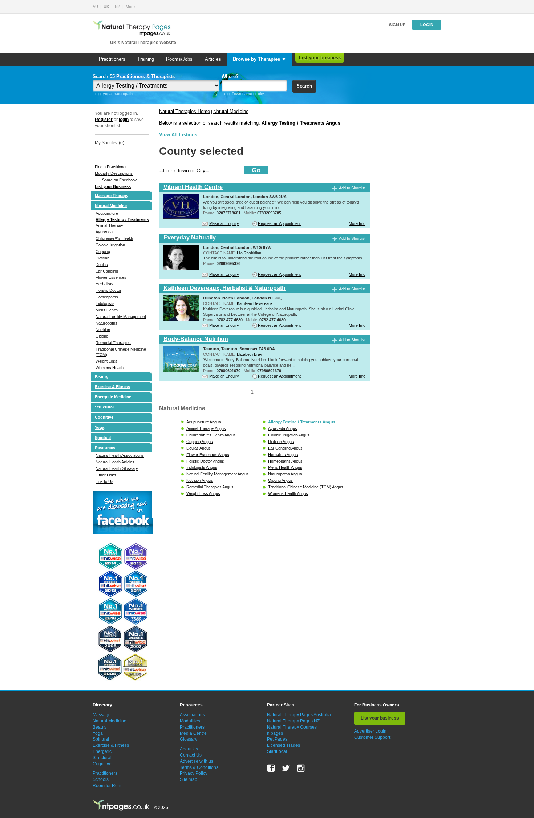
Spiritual (103, 437)
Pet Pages (277, 739)
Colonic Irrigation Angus (289, 435)
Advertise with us (196, 761)
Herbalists (104, 284)
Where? (230, 76)
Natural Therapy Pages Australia (299, 714)
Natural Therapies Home (184, 111)
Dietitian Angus (281, 441)
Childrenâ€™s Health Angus (211, 435)
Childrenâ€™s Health (114, 238)
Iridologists (105, 303)
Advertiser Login (370, 731)
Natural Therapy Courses (292, 727)
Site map (188, 779)
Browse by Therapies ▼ (259, 59)
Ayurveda (104, 232)
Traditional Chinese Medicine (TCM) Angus (305, 487)
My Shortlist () (109, 142)
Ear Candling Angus (285, 448)
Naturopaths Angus (285, 474)
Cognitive (104, 417)
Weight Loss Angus (203, 493)
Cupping (103, 251)
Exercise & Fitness (112, 386)
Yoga (99, 427)
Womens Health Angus (288, 493)
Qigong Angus (280, 480)
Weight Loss (106, 361)
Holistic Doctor (108, 290)
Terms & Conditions (199, 767)
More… (132, 6)
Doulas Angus (198, 448)
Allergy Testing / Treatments (122, 219)
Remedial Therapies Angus (210, 487)
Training (145, 59)
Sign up (397, 25)
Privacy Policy (193, 773)
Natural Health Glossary (117, 468)
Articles (213, 59)
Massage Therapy (111, 195)
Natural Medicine (111, 206)
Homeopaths (107, 297)
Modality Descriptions (114, 173)
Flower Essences (111, 277)
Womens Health (110, 368)
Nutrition (103, 329)
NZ (117, 6)
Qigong (102, 336)
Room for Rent (107, 785)
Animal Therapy (109, 225)
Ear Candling (107, 271)
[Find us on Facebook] (271, 768)
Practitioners (112, 59)
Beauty (101, 377)
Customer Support (372, 737)
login (124, 119)
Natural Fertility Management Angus (217, 474)
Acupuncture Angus (203, 422)
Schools (101, 779)
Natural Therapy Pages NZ (293, 721)
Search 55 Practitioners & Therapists (134, 76)
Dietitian (102, 258)
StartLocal (277, 751)
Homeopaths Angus (285, 461)
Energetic (102, 751)
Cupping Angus (199, 441)
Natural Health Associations (120, 455)
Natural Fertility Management (121, 316)
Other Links (106, 475)
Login (426, 25)
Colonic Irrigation (110, 245)
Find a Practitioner (111, 167)
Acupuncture (107, 213)
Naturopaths (106, 323)
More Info (357, 223)
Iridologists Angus (201, 467)
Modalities (190, 721)
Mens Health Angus (285, 467)
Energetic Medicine (113, 397)
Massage (102, 714)
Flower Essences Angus (207, 454)
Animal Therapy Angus (206, 428)
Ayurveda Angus (282, 428)
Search (304, 86)
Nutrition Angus (199, 480)
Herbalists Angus (283, 454)
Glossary (188, 739)
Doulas (102, 264)
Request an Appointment (279, 223)
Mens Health (107, 310)
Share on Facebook (119, 180)
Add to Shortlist (352, 188)
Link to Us (104, 481)
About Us (189, 748)
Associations (192, 714)
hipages (275, 733)
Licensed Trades (283, 745)
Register (104, 119)
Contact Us (191, 755)
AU (95, 6)
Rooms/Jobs (179, 59)
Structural (104, 407)
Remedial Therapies (113, 343)
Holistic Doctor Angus (205, 461)
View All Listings (178, 134)
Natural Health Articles (115, 462)
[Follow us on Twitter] (286, 768)
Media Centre (193, 733)
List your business (320, 57)
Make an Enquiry (224, 223)
